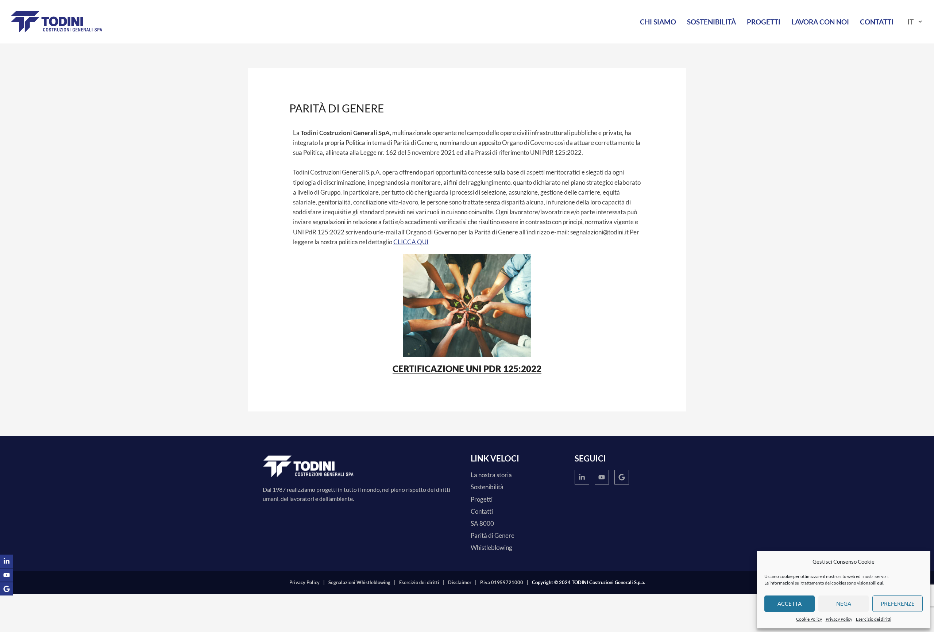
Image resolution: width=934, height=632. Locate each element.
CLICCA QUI (410, 242)
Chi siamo (658, 22)
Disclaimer (459, 582)
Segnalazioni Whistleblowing (359, 582)
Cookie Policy (809, 619)
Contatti (877, 22)
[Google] (621, 477)
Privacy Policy (839, 619)
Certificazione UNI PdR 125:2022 (467, 368)
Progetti (763, 22)
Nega (843, 603)
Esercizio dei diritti (873, 619)
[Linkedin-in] (582, 477)
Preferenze (898, 603)
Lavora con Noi (820, 22)
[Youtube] (602, 477)
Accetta (789, 603)
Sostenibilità (711, 22)
